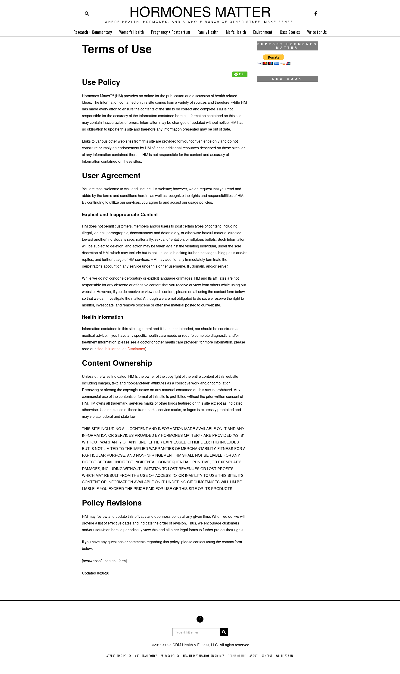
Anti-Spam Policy (146, 656)
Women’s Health (131, 32)
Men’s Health (236, 32)
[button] (224, 632)
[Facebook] (315, 13)
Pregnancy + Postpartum (170, 32)
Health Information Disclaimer (121, 348)
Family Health (208, 32)
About (254, 656)
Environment (262, 32)
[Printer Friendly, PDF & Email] (239, 71)
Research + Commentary (93, 32)
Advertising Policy (118, 656)
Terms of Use (237, 656)
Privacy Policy (170, 656)
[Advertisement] (287, 258)
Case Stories (290, 32)
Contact (267, 656)
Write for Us (317, 32)
